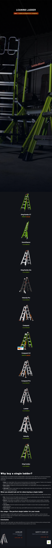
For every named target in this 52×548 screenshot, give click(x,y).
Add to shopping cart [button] (27, 204)
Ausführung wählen (27, 231)
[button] (49, 542)
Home (16, 13)
